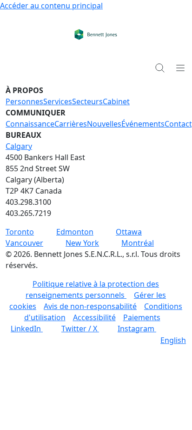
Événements (143, 124)
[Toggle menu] (180, 67)
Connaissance (30, 124)
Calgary (19, 146)
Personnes (24, 101)
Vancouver (24, 243)
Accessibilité (94, 317)
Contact (178, 124)
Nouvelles (104, 124)
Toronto (20, 232)
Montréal (137, 243)
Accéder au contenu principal (51, 5)
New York (82, 243)
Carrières (70, 124)
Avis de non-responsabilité (90, 306)
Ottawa (129, 232)
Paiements (141, 317)
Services (57, 101)
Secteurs (87, 101)
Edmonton (74, 232)
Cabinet (116, 101)
